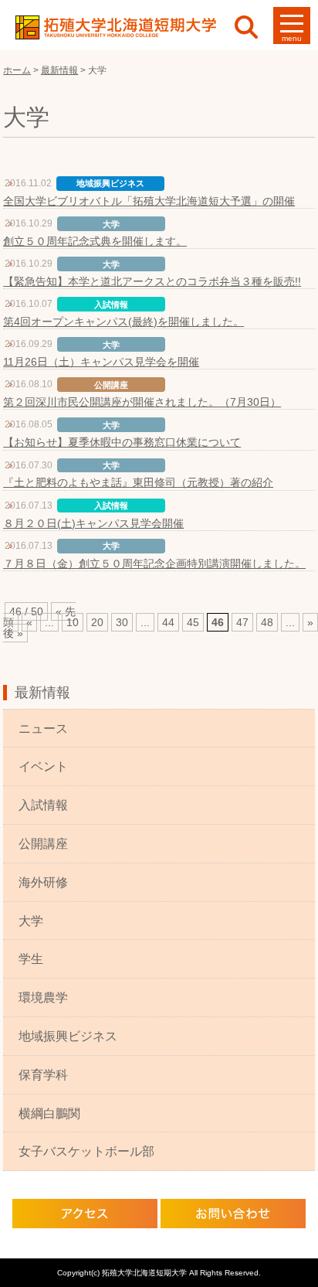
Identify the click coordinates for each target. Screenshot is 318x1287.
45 (193, 622)
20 (97, 622)
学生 (31, 958)
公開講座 (43, 843)
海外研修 (43, 882)
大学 (31, 921)
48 (267, 622)
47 (242, 622)
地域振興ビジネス (68, 1036)
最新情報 (42, 692)
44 (168, 622)
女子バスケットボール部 (86, 1151)
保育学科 (43, 1074)
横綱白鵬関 (49, 1113)
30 (122, 622)
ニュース (43, 728)
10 (72, 622)
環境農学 (43, 997)
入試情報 (43, 805)
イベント (43, 766)
